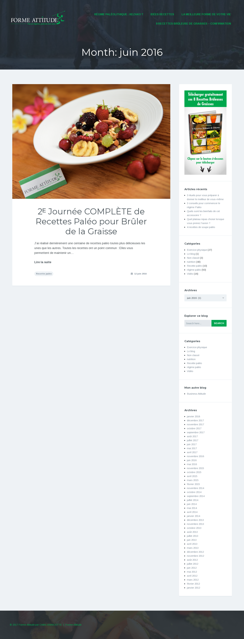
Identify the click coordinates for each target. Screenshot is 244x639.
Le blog (191, 253)
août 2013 (192, 531)
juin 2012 (192, 567)
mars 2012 (193, 579)
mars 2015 (193, 480)
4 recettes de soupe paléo (201, 227)
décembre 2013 (195, 520)
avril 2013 (192, 543)
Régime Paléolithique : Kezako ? (118, 14)
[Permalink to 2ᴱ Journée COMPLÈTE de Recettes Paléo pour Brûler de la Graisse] (91, 141)
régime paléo (194, 269)
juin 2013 (192, 539)
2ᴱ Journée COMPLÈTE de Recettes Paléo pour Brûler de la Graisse (91, 221)
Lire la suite (42, 262)
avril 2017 (192, 452)
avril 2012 (192, 575)
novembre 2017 (195, 424)
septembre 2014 (195, 496)
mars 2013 (193, 547)
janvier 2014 (193, 516)
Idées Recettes (162, 14)
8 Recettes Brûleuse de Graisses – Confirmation (193, 23)
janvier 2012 (193, 587)
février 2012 (193, 583)
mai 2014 (192, 508)
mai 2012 (192, 571)
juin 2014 (192, 504)
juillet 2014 (192, 500)
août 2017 (192, 436)
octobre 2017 (194, 428)
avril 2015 (192, 476)
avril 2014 (192, 512)
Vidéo (190, 273)
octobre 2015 (194, 472)
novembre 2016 (195, 456)
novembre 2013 (195, 524)
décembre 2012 (195, 551)
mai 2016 (192, 464)
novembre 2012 (195, 555)
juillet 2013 (192, 535)
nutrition (191, 261)
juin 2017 (192, 444)
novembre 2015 (195, 468)
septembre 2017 (195, 432)
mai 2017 (192, 448)
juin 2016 (192, 460)
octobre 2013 (194, 527)
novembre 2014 (195, 488)
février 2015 (193, 484)
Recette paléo (44, 273)
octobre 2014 (194, 492)
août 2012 (192, 559)
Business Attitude (196, 393)
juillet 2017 (192, 440)
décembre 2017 (195, 420)
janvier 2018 (193, 416)
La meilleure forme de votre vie (206, 14)
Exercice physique (197, 249)
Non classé (193, 257)
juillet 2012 (192, 563)
